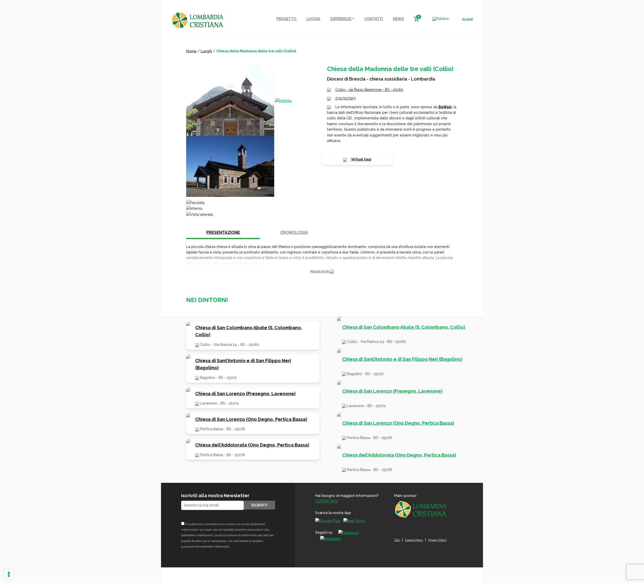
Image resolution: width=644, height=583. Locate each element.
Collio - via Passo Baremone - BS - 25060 (369, 90)
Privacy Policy (437, 540)
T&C (397, 540)
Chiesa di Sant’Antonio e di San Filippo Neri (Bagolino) (243, 364)
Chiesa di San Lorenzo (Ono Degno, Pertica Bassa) (251, 419)
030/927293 (345, 98)
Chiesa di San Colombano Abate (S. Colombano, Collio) (248, 331)
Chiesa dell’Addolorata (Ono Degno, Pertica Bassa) (252, 445)
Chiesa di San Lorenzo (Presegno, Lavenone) (245, 393)
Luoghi (206, 51)
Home (191, 51)
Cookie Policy (414, 540)
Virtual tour (361, 159)
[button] (322, 271)
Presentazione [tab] (223, 232)
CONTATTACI (326, 501)
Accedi (467, 19)
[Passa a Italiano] (440, 19)
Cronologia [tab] (294, 232)
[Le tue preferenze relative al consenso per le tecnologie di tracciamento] (9, 574)
